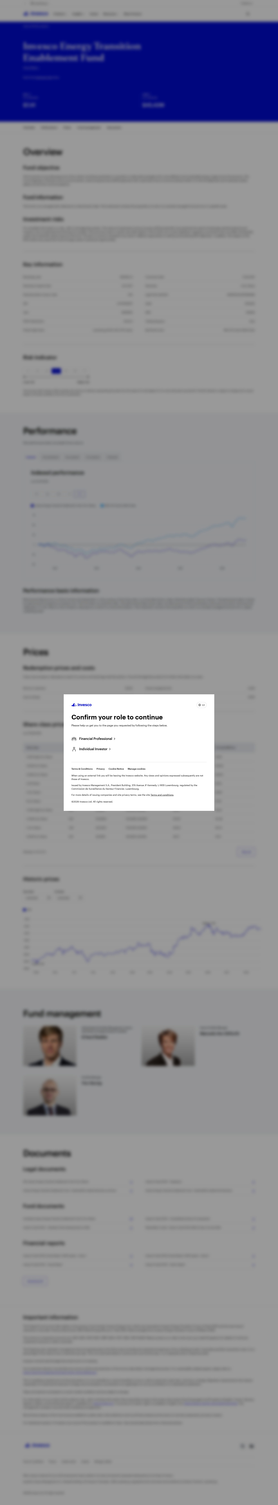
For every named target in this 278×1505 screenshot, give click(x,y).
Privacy (101, 768)
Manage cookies (136, 769)
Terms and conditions (162, 794)
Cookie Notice (116, 768)
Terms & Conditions (82, 768)
